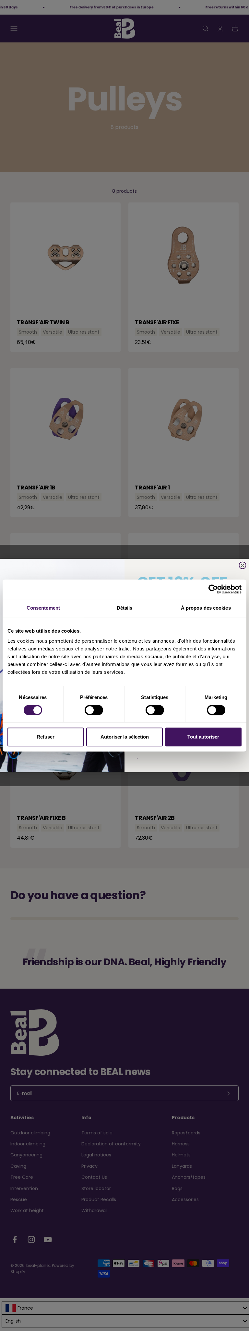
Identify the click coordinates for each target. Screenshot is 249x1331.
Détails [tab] (125, 608)
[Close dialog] (242, 565)
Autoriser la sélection (125, 737)
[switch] (94, 710)
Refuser (45, 737)
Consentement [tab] (43, 608)
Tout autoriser (203, 737)
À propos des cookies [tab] (206, 608)
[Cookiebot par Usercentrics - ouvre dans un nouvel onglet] (213, 589)
